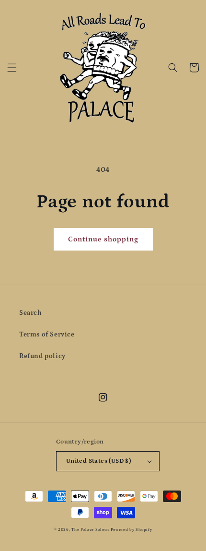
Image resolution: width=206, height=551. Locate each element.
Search (30, 313)
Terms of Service (47, 334)
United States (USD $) (98, 461)
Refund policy (42, 356)
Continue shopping (103, 239)
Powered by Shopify (131, 529)
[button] (12, 67)
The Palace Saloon (90, 529)
